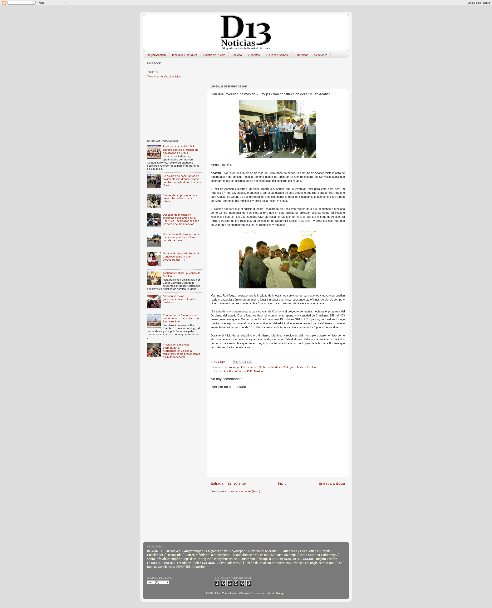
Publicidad (301, 54)
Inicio (282, 483)
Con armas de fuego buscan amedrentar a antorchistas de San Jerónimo (181, 318)
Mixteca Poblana (307, 367)
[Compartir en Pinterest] (250, 362)
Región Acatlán (156, 54)
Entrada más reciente (228, 483)
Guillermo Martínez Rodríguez (277, 367)
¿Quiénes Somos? (277, 54)
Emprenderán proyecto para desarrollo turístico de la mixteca (180, 198)
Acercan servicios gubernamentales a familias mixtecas (179, 299)
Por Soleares (230, 563)
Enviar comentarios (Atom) (244, 491)
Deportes (254, 54)
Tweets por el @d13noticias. (164, 76)
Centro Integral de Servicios (240, 367)
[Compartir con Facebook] (246, 362)
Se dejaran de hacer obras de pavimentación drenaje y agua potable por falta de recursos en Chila (182, 180)
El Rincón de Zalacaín (256, 563)
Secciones (320, 54)
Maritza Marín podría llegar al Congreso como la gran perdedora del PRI (181, 256)
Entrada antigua (332, 483)
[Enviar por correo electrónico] (235, 362)
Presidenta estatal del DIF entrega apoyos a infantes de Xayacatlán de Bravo (180, 149)
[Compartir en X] (242, 362)
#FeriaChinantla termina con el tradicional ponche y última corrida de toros (181, 237)
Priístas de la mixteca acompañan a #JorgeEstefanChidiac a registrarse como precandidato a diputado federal (181, 351)
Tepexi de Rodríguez (184, 54)
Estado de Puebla (214, 54)
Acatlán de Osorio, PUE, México (243, 371)
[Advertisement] (280, 69)
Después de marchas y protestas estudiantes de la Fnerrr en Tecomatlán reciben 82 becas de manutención (181, 219)
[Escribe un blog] (239, 362)
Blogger (280, 593)
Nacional (236, 54)
